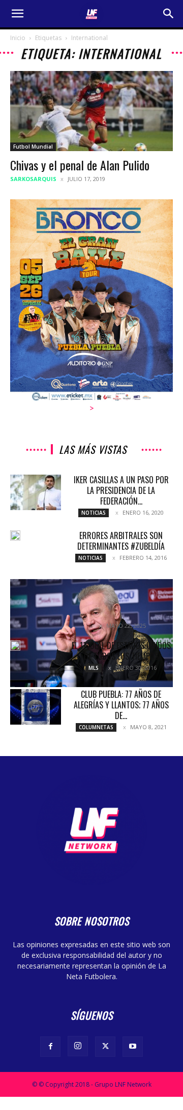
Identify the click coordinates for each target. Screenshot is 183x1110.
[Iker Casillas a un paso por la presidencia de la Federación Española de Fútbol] (35, 492)
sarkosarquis (33, 179)
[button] (17, 13)
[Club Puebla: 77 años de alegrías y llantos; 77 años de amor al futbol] (35, 707)
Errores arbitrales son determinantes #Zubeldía (121, 540)
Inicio (17, 37)
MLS (93, 667)
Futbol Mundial (33, 146)
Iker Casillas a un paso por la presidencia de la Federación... (121, 490)
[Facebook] (50, 1046)
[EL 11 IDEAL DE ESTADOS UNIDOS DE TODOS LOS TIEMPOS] (15, 645)
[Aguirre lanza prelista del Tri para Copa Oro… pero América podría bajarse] (91, 633)
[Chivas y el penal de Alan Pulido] (91, 111)
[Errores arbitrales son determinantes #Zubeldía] (15, 535)
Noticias (93, 512)
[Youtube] (133, 1046)
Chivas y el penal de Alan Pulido (79, 165)
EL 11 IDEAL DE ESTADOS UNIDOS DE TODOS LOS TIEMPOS (121, 650)
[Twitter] (105, 1046)
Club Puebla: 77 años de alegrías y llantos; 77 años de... (121, 705)
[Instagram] (78, 1046)
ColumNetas (96, 727)
